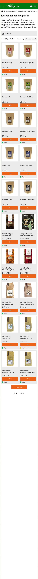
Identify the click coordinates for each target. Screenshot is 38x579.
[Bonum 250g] (10, 85)
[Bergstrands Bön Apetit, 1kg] (10, 290)
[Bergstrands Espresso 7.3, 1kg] (10, 359)
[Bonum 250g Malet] (28, 85)
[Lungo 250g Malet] (28, 153)
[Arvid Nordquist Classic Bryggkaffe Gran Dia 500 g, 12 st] (10, 256)
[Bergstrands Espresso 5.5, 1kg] (28, 324)
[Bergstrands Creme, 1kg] (10, 324)
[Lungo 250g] (10, 153)
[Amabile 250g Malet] (28, 51)
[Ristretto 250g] (10, 188)
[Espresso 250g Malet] (28, 119)
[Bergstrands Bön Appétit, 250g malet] (28, 290)
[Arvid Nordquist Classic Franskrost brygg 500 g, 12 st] (28, 256)
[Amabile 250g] (10, 51)
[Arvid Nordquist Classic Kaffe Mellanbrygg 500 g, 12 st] (10, 222)
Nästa (22, 393)
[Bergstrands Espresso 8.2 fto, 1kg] (28, 359)
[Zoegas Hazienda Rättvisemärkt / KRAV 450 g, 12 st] (28, 222)
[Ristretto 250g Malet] (28, 188)
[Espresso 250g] (10, 119)
